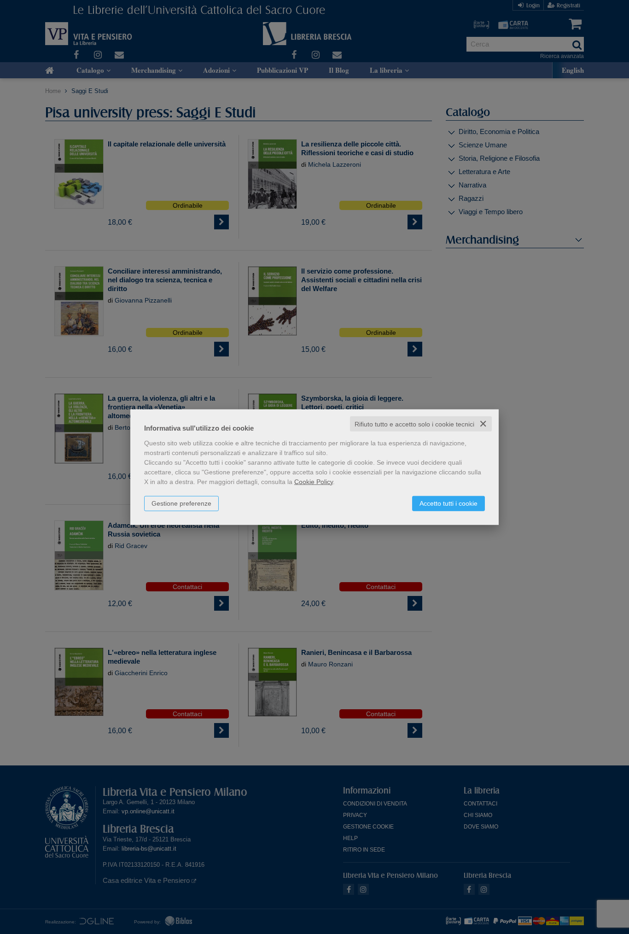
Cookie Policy (313, 481)
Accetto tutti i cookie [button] (448, 503)
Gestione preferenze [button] (181, 503)
